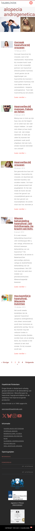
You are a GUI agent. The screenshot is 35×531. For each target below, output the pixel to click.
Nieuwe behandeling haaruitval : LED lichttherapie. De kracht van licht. (23, 223)
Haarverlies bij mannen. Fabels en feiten (23, 109)
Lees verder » (20, 97)
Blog (6, 438)
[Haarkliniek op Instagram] (14, 416)
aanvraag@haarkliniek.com (12, 409)
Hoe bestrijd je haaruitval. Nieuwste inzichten (22, 299)
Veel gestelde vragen (13, 446)
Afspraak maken (11, 431)
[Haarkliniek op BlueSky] (9, 416)
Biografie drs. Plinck (13, 433)
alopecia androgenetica (19, 12)
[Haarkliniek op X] (4, 416)
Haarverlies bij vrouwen (22, 163)
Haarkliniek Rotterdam (14, 428)
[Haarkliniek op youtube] (19, 416)
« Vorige (5, 362)
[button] (31, 2)
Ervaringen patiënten (13, 436)
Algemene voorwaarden (14, 441)
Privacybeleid (9, 443)
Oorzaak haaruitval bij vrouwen (22, 45)
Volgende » (25, 363)
